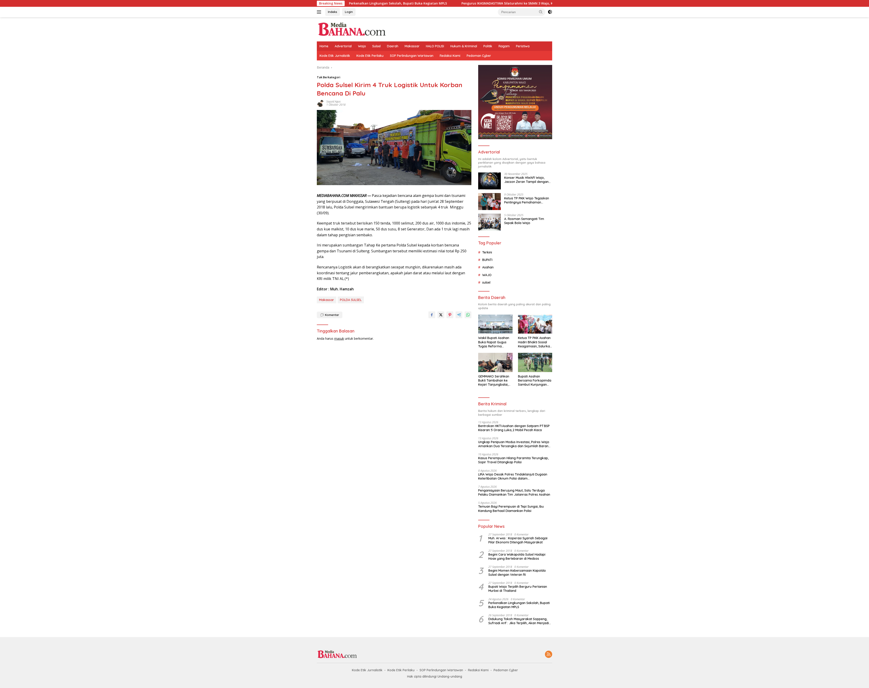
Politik (487, 46)
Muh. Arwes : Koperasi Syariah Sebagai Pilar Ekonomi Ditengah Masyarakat (517, 540)
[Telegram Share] (459, 314)
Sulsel (376, 46)
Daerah (392, 46)
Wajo (362, 46)
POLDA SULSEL (351, 300)
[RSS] (548, 655)
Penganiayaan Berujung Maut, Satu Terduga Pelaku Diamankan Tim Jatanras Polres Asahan (514, 492)
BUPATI (487, 260)
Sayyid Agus (333, 101)
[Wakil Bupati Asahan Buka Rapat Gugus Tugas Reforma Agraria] (495, 324)
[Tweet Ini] (440, 314)
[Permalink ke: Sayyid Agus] (320, 103)
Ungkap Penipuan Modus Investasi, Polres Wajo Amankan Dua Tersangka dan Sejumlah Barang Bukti (514, 444)
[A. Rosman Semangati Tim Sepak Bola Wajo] (489, 222)
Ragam (504, 46)
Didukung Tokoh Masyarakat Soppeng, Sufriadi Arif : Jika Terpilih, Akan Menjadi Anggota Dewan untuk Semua (518, 621)
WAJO (487, 275)
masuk (339, 338)
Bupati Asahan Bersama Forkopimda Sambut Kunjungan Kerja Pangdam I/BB (534, 380)
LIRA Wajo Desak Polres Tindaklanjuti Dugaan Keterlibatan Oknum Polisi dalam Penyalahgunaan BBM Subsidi (512, 476)
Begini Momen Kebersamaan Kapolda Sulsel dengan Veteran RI (517, 573)
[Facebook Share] (431, 314)
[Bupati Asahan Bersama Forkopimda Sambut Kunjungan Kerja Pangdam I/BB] (535, 362)
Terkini (487, 252)
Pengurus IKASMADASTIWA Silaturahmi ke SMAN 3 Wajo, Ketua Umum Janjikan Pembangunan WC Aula (503, 3)
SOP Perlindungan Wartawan (411, 56)
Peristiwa (523, 46)
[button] (540, 11)
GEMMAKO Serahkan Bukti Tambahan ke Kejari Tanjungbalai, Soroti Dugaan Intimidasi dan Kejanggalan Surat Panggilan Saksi (493, 380)
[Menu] (320, 12)
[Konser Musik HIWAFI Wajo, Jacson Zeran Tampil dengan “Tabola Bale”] (489, 180)
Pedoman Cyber (479, 56)
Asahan (488, 267)
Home (324, 46)
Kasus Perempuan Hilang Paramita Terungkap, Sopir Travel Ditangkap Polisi (513, 460)
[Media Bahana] (351, 29)
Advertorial (343, 46)
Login (349, 12)
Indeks (332, 12)
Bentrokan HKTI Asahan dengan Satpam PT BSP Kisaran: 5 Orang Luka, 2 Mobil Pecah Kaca (514, 428)
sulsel (486, 282)
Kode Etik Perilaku (370, 56)
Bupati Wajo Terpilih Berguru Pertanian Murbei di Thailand (517, 589)
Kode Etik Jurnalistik (335, 56)
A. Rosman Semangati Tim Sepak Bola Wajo (524, 221)
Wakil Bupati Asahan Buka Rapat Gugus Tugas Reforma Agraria (493, 342)
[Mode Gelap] (550, 12)
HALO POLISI (435, 46)
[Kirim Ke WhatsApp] (468, 314)
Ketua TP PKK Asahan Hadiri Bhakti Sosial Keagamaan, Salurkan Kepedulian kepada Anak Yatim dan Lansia (535, 342)
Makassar (412, 46)
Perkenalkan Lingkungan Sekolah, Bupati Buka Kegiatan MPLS (358, 3)
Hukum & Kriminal (463, 46)
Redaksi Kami (450, 56)
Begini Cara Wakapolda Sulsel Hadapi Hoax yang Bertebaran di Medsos (516, 556)
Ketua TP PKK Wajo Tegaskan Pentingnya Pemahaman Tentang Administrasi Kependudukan (526, 200)
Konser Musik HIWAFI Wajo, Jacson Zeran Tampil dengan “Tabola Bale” (526, 180)
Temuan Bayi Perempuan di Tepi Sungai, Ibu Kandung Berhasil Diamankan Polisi (511, 508)
